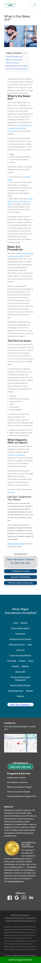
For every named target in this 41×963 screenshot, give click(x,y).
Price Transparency (27, 918)
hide (24, 53)
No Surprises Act (29, 921)
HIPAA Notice (16, 915)
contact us (30, 870)
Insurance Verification (20, 577)
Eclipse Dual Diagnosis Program (19, 787)
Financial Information (13, 921)
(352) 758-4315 (22, 562)
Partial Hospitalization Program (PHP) (21, 796)
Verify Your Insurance (20, 704)
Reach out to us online (16, 544)
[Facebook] (10, 899)
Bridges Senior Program (16, 778)
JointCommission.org (15, 881)
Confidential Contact (20, 571)
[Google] (16, 899)
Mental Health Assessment (20, 583)
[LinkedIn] (31, 899)
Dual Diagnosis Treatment (17, 782)
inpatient (10, 455)
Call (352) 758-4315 (20, 766)
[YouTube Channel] (24, 899)
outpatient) (21, 455)
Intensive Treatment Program (18, 792)
